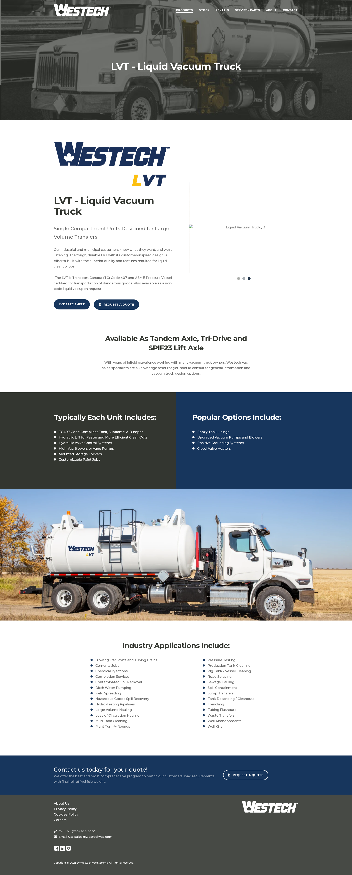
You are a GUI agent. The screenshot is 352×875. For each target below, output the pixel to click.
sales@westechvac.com (93, 837)
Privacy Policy (65, 809)
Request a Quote (117, 304)
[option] (243, 227)
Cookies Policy (66, 814)
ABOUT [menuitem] (271, 10)
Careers (60, 820)
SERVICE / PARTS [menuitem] (247, 10)
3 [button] (249, 278)
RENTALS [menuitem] (222, 10)
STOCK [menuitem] (204, 10)
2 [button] (243, 278)
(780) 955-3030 (83, 831)
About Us (61, 803)
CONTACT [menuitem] (290, 10)
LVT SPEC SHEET (72, 304)
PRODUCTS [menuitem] (184, 10)
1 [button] (238, 278)
